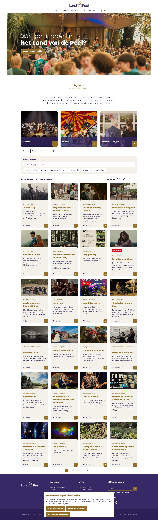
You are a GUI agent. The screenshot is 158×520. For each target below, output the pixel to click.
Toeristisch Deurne (85, 490)
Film (26, 170)
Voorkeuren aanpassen (58, 515)
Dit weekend (45, 151)
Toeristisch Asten (85, 487)
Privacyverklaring (39, 514)
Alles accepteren (55, 508)
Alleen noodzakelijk (76, 508)
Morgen (35, 151)
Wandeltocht (74, 170)
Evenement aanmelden (33, 51)
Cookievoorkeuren (26, 514)
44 (88, 470)
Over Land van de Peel (57, 487)
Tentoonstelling (98, 170)
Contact (52, 490)
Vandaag (26, 151)
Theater (34, 170)
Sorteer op (111, 179)
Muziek (43, 170)
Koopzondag (53, 170)
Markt (64, 170)
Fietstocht (86, 170)
